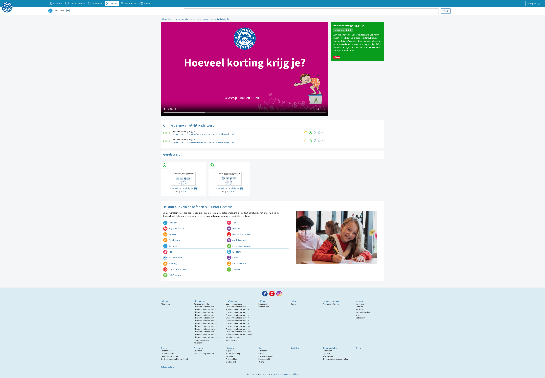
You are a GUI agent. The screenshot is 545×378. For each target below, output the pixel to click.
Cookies (294, 374)
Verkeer (172, 234)
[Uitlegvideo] (310, 132)
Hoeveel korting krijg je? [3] (217, 19)
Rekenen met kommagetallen (335, 359)
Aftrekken (360, 309)
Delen (293, 301)
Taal (234, 222)
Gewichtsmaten (167, 353)
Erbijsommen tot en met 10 (205, 309)
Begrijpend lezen (176, 228)
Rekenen (59, 10)
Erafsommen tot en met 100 (238, 326)
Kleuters (236, 251)
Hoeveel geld (264, 359)
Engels (235, 257)
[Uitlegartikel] (306, 132)
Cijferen (261, 301)
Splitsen (164, 301)
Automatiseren (239, 263)
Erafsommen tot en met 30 (237, 317)
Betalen (261, 353)
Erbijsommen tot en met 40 (205, 320)
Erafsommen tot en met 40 (237, 320)
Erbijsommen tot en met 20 (205, 315)
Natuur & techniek (241, 234)
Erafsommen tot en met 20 (237, 315)
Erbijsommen (199, 301)
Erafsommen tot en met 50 (237, 323)
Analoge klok (231, 359)
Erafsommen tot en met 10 (237, 309)
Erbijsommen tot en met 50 (205, 323)
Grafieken (295, 348)
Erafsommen (231, 301)
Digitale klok (231, 362)
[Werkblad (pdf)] (315, 132)
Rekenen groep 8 (179, 142)
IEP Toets (237, 228)
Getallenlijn (360, 317)
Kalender (230, 356)
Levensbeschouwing (242, 245)
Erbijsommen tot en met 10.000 (207, 334)
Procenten (178, 19)
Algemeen (165, 304)
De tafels (172, 245)
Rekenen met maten (169, 356)
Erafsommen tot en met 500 (238, 329)
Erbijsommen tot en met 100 (205, 326)
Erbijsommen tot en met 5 (204, 306)
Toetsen (236, 269)
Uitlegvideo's (166, 19)
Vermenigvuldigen (331, 301)
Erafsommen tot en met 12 (237, 312)
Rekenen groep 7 (179, 134)
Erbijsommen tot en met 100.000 (207, 337)
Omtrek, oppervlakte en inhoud (174, 359)
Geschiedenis (174, 240)
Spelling (172, 263)
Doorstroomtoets (177, 269)
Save (338, 57)
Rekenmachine (167, 367)
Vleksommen (199, 342)
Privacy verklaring (282, 374)
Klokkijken (230, 348)
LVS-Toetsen (174, 275)
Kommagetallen (330, 348)
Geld (260, 348)
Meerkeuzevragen (201, 340)
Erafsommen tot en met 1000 (238, 331)
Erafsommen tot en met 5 (237, 306)
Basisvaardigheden (202, 304)
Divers (358, 348)
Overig (261, 362)
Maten (164, 348)
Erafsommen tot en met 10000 (238, 334)
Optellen (359, 306)
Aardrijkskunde (239, 240)
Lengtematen (166, 350)
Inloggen (531, 3)
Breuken (359, 301)
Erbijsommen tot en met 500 (205, 329)
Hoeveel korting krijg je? (184, 131)
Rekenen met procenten (194, 19)
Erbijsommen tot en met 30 (205, 317)
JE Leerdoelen (175, 257)
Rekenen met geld (266, 356)
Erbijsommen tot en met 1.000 (206, 331)
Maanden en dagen (234, 353)
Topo (171, 251)
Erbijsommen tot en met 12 (205, 312)
